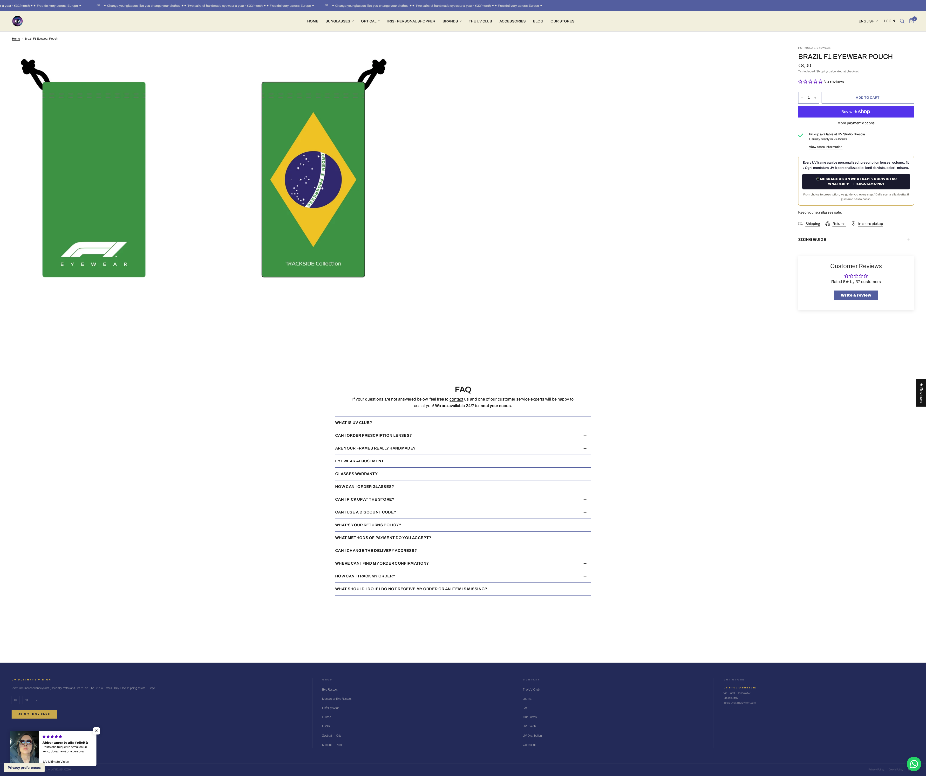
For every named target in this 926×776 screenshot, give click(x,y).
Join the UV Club (34, 714)
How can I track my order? (365, 576)
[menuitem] (313, 21)
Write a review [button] (856, 295)
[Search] (902, 21)
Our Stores (562, 21)
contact (456, 399)
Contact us (529, 745)
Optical (368, 21)
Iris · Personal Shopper (411, 21)
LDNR (326, 726)
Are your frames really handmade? (375, 448)
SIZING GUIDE (812, 239)
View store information (826, 147)
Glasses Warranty (356, 474)
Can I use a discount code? (365, 512)
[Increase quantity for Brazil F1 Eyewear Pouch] (815, 97)
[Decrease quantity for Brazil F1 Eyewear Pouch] (802, 97)
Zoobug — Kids (331, 735)
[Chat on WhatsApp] (914, 764)
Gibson (326, 717)
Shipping (822, 71)
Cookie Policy (896, 769)
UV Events (529, 726)
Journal (527, 698)
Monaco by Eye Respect (336, 698)
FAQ (526, 708)
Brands (450, 21)
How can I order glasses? (364, 487)
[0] (910, 21)
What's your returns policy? (368, 525)
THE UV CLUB (480, 21)
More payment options (856, 123)
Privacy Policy (876, 769)
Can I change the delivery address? (376, 550)
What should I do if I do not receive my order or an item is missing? (411, 589)
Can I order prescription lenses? (373, 435)
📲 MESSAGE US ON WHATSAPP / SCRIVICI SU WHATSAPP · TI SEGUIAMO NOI (856, 181)
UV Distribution (532, 735)
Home (312, 21)
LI (36, 700)
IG (15, 700)
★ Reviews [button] (921, 393)
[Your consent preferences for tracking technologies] (24, 767)
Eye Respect (329, 689)
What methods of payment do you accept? (383, 538)
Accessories (512, 21)
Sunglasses (338, 21)
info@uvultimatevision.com (739, 702)
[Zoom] (387, 56)
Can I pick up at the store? (365, 499)
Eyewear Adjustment (359, 461)
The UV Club (531, 689)
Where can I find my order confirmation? (382, 563)
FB (26, 700)
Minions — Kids (332, 745)
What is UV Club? (353, 423)
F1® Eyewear (330, 708)
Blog (538, 21)
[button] (811, 81)
